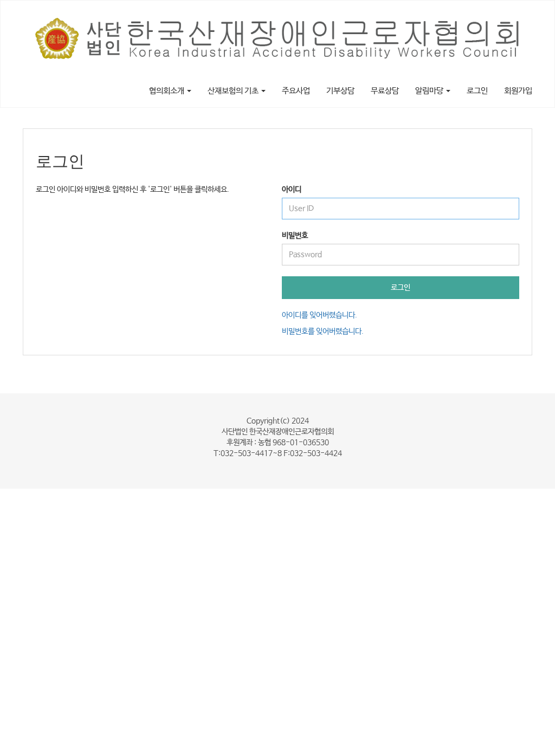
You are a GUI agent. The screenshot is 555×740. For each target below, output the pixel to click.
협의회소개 (167, 90)
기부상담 (340, 90)
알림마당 (430, 90)
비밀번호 (295, 235)
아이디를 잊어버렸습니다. (319, 315)
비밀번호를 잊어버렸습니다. (323, 331)
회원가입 (518, 90)
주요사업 (296, 90)
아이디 (291, 189)
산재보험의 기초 (234, 90)
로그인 (477, 90)
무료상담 (385, 90)
